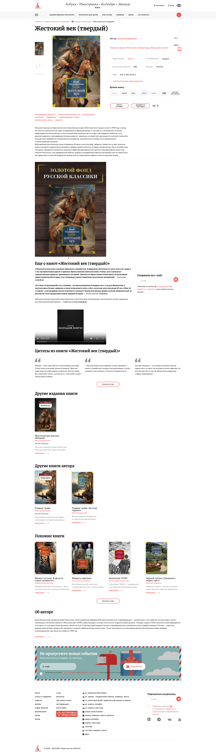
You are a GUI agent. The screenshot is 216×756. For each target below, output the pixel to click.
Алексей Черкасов (153, 583)
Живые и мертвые (81, 578)
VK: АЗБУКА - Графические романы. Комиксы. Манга (107, 697)
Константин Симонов (81, 581)
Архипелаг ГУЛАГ (118, 578)
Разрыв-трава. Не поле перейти (84, 509)
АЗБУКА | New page (92, 723)
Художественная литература (61, 15)
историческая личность (45, 115)
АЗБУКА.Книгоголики (94, 712)
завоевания (51, 117)
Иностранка (88, 4)
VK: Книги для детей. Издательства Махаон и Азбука (108, 700)
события (58, 120)
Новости (38, 700)
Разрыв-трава (42, 508)
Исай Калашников (127, 38)
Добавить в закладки (140, 105)
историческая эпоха (44, 120)
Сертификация (62, 704)
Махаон (124, 4)
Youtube (88, 727)
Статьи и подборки (43, 697)
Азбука (70, 4)
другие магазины (175, 93)
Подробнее (39, 453)
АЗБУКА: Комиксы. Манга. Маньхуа (99, 715)
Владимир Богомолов (44, 583)
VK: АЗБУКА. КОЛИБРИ (93, 704)
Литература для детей (88, 15)
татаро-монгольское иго (69, 115)
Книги (97, 7)
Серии (131, 15)
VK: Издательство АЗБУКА (95, 693)
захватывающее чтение (69, 117)
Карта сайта (61, 708)
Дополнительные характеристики (128, 81)
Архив (37, 719)
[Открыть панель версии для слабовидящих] (179, 5)
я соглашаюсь (163, 286)
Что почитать (143, 15)
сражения (39, 117)
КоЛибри (108, 4)
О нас (58, 693)
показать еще (108, 384)
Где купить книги (64, 700)
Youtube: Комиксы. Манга (96, 730)
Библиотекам (40, 712)
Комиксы (120, 15)
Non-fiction (107, 15)
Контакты (60, 697)
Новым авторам (41, 708)
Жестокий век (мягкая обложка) (47, 437)
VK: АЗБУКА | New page (94, 708)
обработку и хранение (146, 289)
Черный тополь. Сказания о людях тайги (161, 579)
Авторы (38, 704)
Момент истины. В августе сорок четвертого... (49, 579)
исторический (88, 115)
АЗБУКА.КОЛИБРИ (92, 719)
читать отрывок (119, 105)
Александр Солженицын (119, 581)
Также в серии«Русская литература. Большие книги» (139, 48)
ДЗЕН (87, 734)
